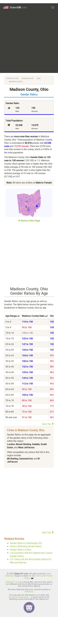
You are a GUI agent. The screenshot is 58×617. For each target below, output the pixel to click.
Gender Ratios (27, 78)
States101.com (12, 78)
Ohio (38, 78)
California (28, 591)
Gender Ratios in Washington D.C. (26, 543)
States (18, 7)
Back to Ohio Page (30, 220)
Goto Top (47, 424)
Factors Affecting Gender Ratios (26, 546)
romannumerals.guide (18, 597)
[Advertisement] (29, 42)
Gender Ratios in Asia (20, 549)
